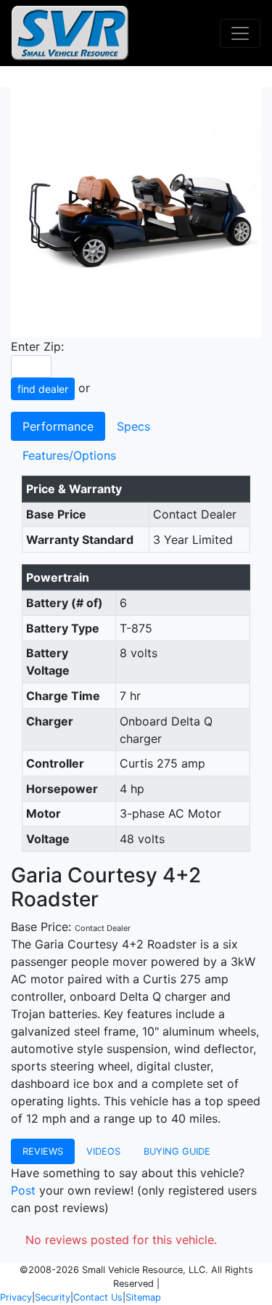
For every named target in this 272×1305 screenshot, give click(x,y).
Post (23, 1190)
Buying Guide (177, 1151)
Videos (103, 1151)
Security (52, 1297)
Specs (133, 426)
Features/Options (69, 455)
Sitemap (143, 1297)
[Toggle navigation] (240, 33)
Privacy (16, 1297)
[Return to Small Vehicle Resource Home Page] (70, 33)
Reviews (42, 1151)
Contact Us (98, 1297)
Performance (58, 426)
